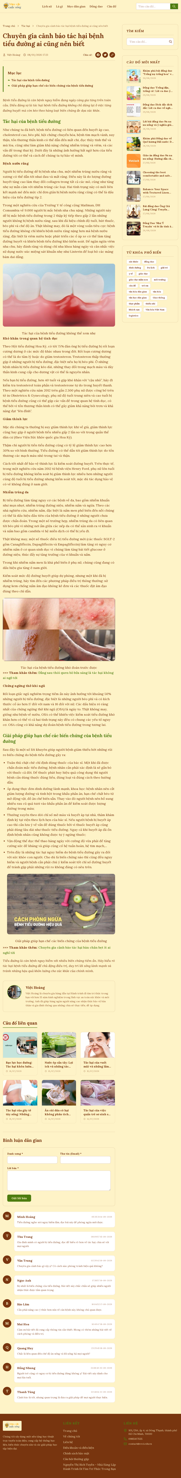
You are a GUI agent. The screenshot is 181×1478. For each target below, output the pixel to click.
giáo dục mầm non (138, 279)
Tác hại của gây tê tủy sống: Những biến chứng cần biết (20, 1114)
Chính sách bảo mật (76, 1453)
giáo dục (143, 273)
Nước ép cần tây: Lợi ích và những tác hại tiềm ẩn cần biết (59, 1066)
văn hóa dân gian (138, 291)
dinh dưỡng (135, 267)
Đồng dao (96, 6)
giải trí (164, 267)
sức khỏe (133, 261)
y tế (131, 273)
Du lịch (151, 267)
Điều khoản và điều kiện (78, 1447)
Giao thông (159, 297)
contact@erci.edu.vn (140, 1443)
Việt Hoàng (13, 54)
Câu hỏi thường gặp (76, 1459)
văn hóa (157, 291)
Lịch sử (47, 6)
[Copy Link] (112, 55)
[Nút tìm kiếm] (174, 6)
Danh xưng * (15, 1153)
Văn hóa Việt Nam (155, 309)
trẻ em (145, 285)
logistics (133, 315)
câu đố (132, 285)
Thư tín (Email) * (70, 1153)
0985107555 (135, 1438)
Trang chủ (9, 26)
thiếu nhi (150, 303)
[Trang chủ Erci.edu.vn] (12, 6)
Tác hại (25, 26)
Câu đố (111, 6)
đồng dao (149, 261)
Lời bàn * (13, 1168)
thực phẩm (134, 303)
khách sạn (134, 309)
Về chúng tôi (71, 1436)
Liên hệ (68, 1442)
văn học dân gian (138, 297)
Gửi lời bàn (19, 1198)
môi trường (160, 279)
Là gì (59, 6)
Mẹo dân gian (76, 6)
